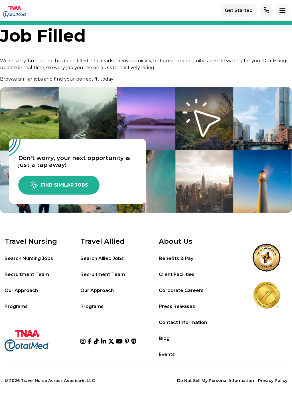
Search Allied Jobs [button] (102, 258)
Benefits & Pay (176, 258)
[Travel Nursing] (111, 341)
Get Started (239, 10)
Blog (164, 338)
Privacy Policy (272, 380)
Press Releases (177, 306)
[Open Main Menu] (282, 10)
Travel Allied (102, 241)
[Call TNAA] (266, 10)
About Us (175, 241)
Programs (16, 306)
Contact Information (183, 322)
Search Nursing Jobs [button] (29, 258)
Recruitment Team (27, 274)
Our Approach (21, 290)
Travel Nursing (31, 241)
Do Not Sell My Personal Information (215, 380)
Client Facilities (176, 274)
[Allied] (83, 341)
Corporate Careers (181, 290)
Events (167, 354)
